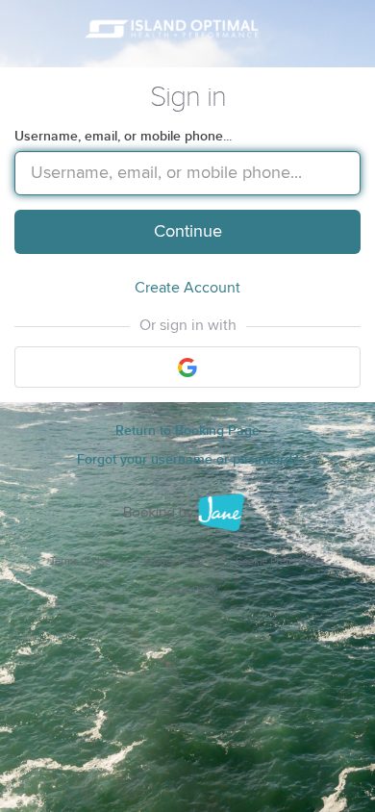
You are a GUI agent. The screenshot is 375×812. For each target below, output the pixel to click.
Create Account (187, 287)
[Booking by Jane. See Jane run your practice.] (187, 513)
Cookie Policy (187, 590)
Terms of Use (80, 561)
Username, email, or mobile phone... (123, 136)
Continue (188, 232)
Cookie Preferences (280, 561)
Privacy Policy (173, 561)
